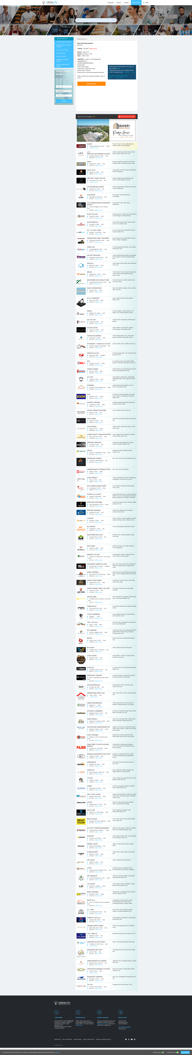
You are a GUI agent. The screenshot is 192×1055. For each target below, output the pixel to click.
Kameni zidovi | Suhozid (83, 70)
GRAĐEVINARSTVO (61, 39)
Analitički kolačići (171, 1052)
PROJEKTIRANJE (60, 53)
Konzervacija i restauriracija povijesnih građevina (90, 72)
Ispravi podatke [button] (91, 84)
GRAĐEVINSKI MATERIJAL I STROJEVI (63, 46)
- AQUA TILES (119, 78)
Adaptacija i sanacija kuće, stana (86, 68)
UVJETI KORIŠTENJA (67, 1039)
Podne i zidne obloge (83, 66)
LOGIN (146, 2)
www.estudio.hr (122, 1028)
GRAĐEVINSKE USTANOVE (63, 42)
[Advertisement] (122, 52)
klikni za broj (93, 48)
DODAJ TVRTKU (136, 2)
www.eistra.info (122, 1021)
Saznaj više (57, 1052)
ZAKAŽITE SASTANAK (102, 1023)
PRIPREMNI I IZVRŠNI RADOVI (62, 60)
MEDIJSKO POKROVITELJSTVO (103, 1039)
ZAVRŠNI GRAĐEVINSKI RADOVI (62, 65)
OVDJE (118, 68)
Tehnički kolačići (156, 1052)
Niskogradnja (81, 65)
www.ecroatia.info (122, 1023)
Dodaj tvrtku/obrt (127, 116)
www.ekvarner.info (123, 1022)
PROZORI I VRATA (61, 56)
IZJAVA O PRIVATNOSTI (88, 1039)
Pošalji (64, 101)
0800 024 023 (79, 1025)
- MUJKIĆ (127, 72)
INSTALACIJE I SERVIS (62, 50)
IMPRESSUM (57, 1039)
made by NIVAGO (58, 1045)
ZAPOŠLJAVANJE (77, 1039)
